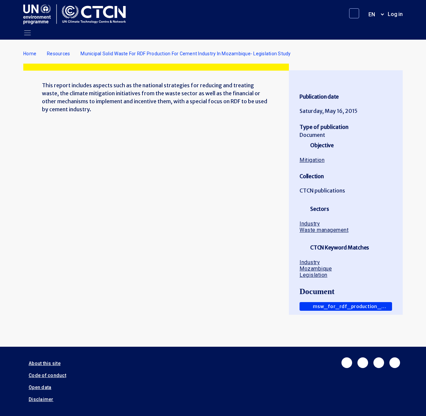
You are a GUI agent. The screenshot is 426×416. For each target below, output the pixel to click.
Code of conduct (47, 375)
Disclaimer (41, 399)
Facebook (346, 362)
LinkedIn (378, 362)
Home (29, 53)
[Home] (77, 14)
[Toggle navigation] (27, 33)
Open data (40, 387)
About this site (45, 363)
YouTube (394, 362)
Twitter (362, 362)
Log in (395, 14)
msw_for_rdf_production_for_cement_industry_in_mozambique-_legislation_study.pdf (352, 306)
